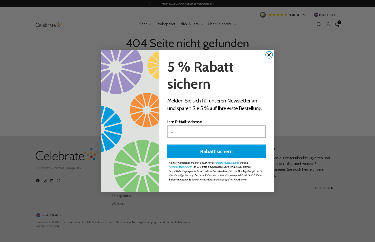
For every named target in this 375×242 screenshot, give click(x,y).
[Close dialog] (269, 54)
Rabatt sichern (216, 151)
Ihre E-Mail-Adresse (184, 121)
